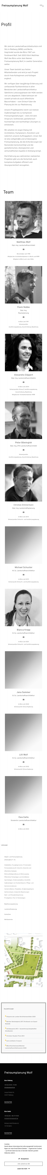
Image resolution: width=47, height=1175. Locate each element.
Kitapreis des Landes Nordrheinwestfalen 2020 (21, 1017)
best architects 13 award (14, 1041)
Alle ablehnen (23, 1164)
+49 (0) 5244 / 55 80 (10, 1085)
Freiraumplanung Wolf (15, 5)
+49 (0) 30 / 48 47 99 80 (11, 1116)
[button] (23, 1016)
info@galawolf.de (9, 1087)
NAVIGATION (8, 1102)
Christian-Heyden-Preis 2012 (15, 1036)
